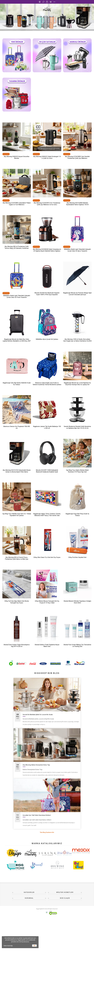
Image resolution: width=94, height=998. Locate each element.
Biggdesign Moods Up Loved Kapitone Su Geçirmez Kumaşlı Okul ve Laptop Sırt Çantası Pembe (77, 384)
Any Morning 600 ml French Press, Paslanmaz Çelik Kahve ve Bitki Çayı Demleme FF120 (16, 559)
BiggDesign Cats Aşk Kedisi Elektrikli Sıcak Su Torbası (17, 383)
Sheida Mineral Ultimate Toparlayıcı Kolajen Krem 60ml (77, 602)
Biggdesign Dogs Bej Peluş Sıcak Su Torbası (77, 514)
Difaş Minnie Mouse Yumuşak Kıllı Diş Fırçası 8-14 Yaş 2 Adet (47, 602)
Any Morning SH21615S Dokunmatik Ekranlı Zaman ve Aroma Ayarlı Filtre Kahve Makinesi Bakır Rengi (17, 471)
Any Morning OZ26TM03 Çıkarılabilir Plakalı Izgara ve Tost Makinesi (17, 203)
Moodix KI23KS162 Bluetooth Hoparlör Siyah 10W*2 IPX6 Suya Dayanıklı (47, 293)
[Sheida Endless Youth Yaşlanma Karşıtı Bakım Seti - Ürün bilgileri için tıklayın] (47, 627)
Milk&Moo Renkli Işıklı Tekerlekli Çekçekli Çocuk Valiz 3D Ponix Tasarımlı (16, 296)
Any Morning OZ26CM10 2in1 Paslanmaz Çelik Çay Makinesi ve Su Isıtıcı (47, 203)
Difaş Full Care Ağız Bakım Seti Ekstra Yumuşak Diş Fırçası (16, 602)
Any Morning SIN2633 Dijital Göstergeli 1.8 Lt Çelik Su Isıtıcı (47, 157)
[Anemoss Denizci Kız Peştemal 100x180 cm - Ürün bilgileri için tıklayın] (16, 409)
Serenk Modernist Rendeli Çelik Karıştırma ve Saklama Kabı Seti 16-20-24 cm (77, 427)
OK (34, 945)
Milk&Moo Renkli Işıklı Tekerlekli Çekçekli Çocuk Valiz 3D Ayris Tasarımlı (77, 250)
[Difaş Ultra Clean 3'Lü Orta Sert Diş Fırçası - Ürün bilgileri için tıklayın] (47, 540)
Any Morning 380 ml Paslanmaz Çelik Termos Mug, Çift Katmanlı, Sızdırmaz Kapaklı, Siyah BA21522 (17, 248)
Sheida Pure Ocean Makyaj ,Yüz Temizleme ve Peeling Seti (77, 645)
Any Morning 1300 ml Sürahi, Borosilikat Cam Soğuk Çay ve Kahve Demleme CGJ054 (77, 340)
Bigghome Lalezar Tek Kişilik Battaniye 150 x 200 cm (47, 427)
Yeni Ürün (13, 155)
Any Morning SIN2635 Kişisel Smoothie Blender (16, 157)
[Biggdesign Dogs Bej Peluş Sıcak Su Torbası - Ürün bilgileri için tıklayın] (77, 496)
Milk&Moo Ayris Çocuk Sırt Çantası (47, 339)
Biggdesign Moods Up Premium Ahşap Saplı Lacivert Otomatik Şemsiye (77, 293)
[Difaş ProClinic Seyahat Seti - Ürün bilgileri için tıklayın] (77, 540)
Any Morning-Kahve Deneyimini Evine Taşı (36, 765)
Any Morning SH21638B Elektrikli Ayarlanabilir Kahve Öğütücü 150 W (77, 203)
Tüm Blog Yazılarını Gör (47, 832)
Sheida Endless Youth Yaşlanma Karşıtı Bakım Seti (47, 645)
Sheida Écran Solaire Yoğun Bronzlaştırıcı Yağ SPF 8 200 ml (17, 645)
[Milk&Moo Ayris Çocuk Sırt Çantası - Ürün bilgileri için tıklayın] (47, 322)
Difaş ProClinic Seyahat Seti (77, 557)
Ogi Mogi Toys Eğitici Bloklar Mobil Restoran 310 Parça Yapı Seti (77, 471)
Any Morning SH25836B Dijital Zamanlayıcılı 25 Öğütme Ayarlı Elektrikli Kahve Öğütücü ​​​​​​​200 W (47, 251)
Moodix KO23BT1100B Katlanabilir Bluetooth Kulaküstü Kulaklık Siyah (47, 471)
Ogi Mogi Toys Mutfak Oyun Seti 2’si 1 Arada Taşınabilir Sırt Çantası (16, 514)
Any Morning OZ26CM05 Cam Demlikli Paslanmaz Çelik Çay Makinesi (77, 157)
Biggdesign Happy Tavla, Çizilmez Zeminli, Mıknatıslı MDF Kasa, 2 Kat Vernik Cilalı (47, 514)
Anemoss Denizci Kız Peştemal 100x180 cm (16, 427)
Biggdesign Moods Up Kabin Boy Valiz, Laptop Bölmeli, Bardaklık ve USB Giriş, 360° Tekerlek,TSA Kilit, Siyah (17, 341)
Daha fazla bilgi (8, 945)
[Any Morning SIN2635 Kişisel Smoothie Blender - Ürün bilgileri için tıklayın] (16, 136)
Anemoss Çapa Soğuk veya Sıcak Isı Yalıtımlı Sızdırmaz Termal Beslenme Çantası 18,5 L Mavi (47, 384)
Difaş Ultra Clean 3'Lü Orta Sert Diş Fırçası (47, 557)
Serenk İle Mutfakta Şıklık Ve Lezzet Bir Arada (38, 714)
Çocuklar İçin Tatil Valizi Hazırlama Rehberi (37, 815)
